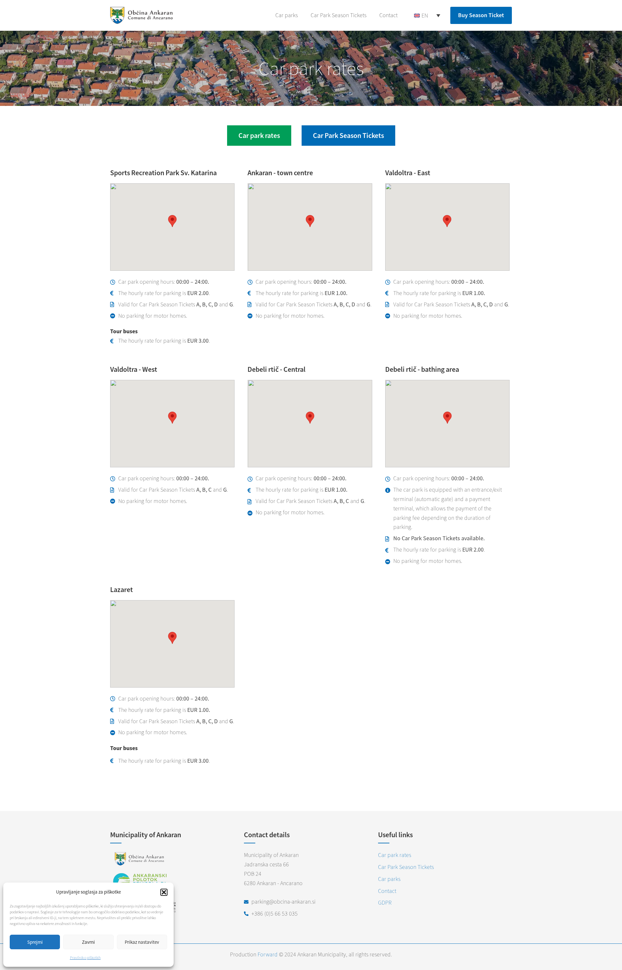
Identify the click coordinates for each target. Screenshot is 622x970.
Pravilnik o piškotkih (85, 957)
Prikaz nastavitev (142, 942)
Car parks (286, 15)
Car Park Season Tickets (338, 15)
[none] (427, 15)
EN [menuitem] (424, 15)
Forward (268, 954)
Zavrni (88, 942)
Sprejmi (35, 942)
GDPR (385, 902)
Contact (388, 15)
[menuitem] (427, 15)
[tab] (259, 135)
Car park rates (394, 855)
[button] (164, 892)
